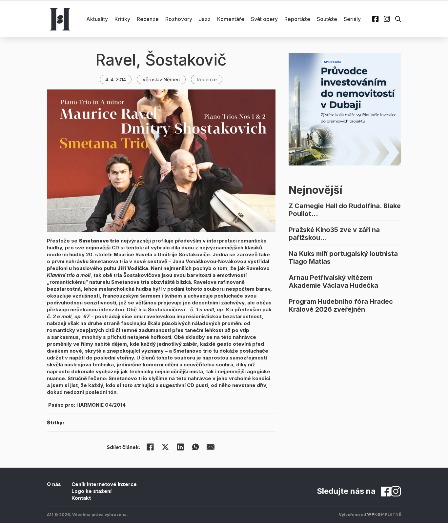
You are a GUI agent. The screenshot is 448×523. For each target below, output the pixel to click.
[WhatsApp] (195, 447)
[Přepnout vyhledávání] (398, 19)
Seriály (352, 19)
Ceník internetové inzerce (104, 484)
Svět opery (264, 19)
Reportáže (297, 19)
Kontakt (81, 498)
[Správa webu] (384, 514)
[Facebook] (150, 447)
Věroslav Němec (161, 79)
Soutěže (327, 19)
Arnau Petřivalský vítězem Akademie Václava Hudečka (333, 281)
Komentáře (230, 19)
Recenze (148, 19)
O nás (54, 484)
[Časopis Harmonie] (60, 19)
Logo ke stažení (91, 491)
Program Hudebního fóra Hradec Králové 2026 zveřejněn (341, 305)
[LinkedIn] (180, 447)
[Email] (210, 447)
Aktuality (97, 19)
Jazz (205, 19)
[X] (165, 447)
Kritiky (122, 19)
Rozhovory (178, 19)
